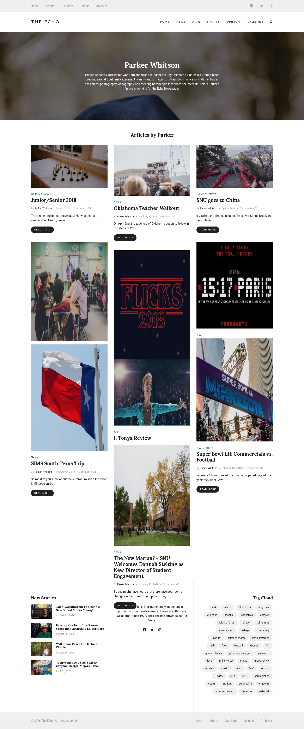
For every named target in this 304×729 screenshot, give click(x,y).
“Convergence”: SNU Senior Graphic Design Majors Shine (77, 664)
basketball (247, 615)
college (245, 630)
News (181, 21)
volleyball (264, 691)
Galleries (255, 21)
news (239, 668)
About (50, 6)
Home (35, 6)
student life (245, 683)
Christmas (263, 622)
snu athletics (261, 676)
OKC (251, 668)
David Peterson (260, 638)
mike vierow (226, 660)
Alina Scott (245, 607)
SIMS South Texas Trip (57, 463)
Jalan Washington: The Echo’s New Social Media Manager (78, 608)
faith (212, 645)
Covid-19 (216, 638)
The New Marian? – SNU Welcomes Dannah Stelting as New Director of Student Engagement (148, 567)
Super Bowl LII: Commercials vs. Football (234, 457)
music (224, 668)
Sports (213, 21)
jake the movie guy (240, 653)
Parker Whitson (43, 208)
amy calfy (263, 607)
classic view (226, 630)
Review (219, 676)
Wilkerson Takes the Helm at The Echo (77, 645)
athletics (212, 615)
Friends (254, 645)
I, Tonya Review (132, 438)
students (264, 683)
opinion (265, 668)
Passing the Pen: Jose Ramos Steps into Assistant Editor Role (80, 627)
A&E (214, 607)
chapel (246, 622)
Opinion (233, 21)
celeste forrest (226, 622)
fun (267, 645)
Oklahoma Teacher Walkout (146, 208)
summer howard (224, 691)
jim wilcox (263, 653)
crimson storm (236, 638)
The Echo (45, 21)
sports (211, 683)
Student (227, 683)
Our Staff (67, 6)
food (224, 645)
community (262, 630)
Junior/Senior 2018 (54, 200)
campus (264, 615)
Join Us (84, 6)
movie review (261, 660)
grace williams (213, 653)
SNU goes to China (218, 200)
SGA (232, 676)
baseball (229, 615)
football (238, 645)
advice (227, 607)
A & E (196, 21)
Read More (42, 229)
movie (243, 660)
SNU (244, 676)
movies (209, 668)
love (209, 660)
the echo (247, 691)
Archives (102, 6)
